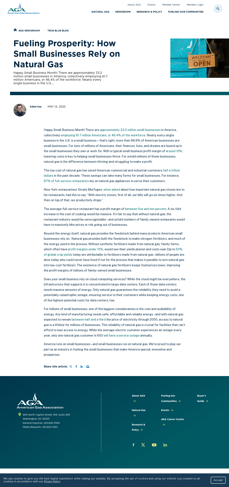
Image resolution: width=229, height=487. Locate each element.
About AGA (134, 4)
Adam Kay (36, 106)
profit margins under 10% (85, 249)
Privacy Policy (52, 481)
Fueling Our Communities (186, 11)
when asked (111, 189)
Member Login (195, 4)
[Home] (15, 30)
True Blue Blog (58, 30)
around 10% (174, 151)
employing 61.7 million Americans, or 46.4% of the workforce (103, 135)
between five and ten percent (145, 209)
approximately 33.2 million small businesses (130, 130)
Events (151, 4)
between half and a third (89, 319)
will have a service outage (122, 335)
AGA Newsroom (29, 30)
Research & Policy (149, 11)
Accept (218, 480)
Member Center (171, 4)
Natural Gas (100, 11)
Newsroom (123, 11)
